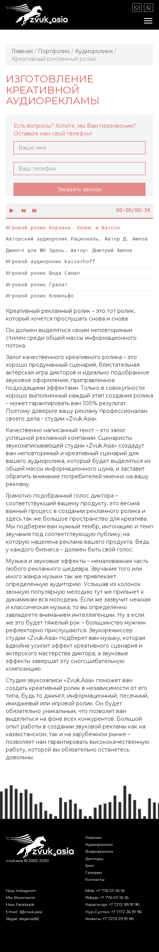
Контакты (95, 879)
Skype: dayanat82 (22, 918)
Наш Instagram (21, 890)
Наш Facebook (20, 904)
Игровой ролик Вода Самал (43, 273)
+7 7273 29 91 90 (118, 918)
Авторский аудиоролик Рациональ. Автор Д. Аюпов (77, 239)
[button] (11, 210)
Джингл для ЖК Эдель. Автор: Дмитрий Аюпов (69, 250)
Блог (90, 865)
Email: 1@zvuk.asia (24, 911)
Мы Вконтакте (20, 897)
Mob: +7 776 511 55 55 (105, 890)
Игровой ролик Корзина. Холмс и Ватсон (63, 227)
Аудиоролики (99, 844)
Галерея (93, 872)
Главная (93, 837)
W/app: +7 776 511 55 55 (107, 897)
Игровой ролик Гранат (37, 284)
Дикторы (94, 858)
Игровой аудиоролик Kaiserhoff (50, 261)
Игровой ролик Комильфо (40, 296)
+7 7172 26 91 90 (126, 911)
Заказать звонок (79, 189)
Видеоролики (99, 851)
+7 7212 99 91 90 (124, 904)
